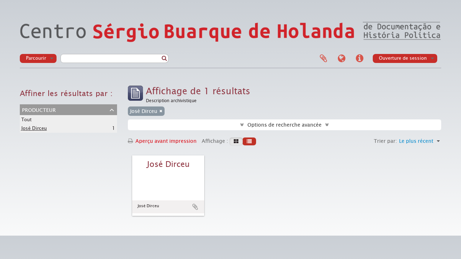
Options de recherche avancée (284, 125)
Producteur (39, 109)
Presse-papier (323, 59)
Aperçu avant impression (165, 141)
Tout (26, 119)
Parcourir (36, 58)
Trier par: (385, 141)
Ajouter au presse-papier (195, 206)
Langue (341, 59)
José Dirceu (34, 128)
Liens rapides (359, 59)
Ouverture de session (403, 58)
